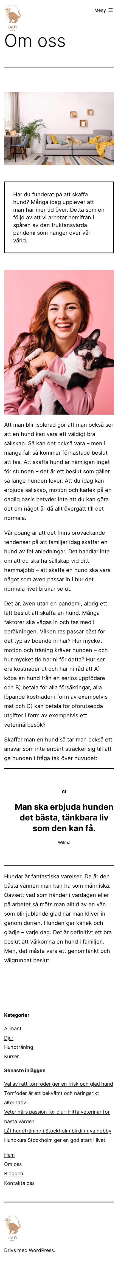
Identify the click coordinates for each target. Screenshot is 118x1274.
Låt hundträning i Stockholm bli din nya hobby (57, 1131)
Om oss (13, 1164)
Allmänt (13, 1028)
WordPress (41, 1250)
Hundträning (18, 1047)
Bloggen (13, 1173)
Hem (9, 1155)
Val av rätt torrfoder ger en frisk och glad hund (58, 1084)
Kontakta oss (19, 1183)
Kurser (11, 1056)
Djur (8, 1038)
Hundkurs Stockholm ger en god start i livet (54, 1140)
